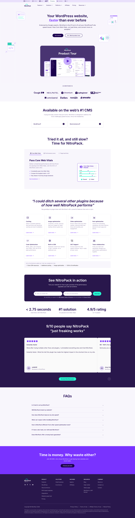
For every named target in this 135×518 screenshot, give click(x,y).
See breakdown (33, 179)
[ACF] (46, 1)
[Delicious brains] (66, 1)
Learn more (30, 232)
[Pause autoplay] (109, 378)
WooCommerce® (75, 124)
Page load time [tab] (64, 153)
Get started (58, 35)
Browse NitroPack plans (67, 379)
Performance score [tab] (50, 153)
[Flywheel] (34, 1)
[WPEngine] (26, 1)
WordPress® (37, 124)
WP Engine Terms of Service (66, 297)
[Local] (41, 1)
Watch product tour (75, 35)
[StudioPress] (60, 1)
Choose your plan (67, 465)
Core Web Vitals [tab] (36, 153)
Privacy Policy (87, 297)
